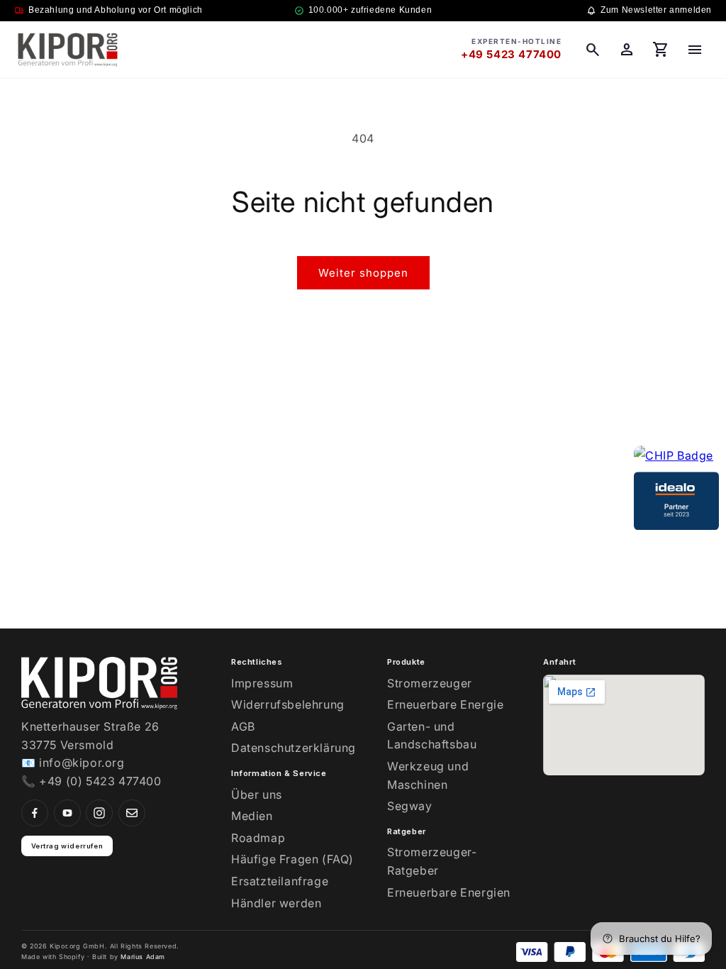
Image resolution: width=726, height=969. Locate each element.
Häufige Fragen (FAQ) (292, 859)
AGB (243, 726)
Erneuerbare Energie (445, 704)
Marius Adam (143, 956)
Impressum (262, 683)
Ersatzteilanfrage (279, 881)
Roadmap (258, 838)
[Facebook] (34, 812)
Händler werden (276, 903)
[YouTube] (67, 812)
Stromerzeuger (429, 683)
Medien (252, 816)
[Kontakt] (131, 812)
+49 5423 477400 (511, 54)
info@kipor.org (81, 762)
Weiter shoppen (363, 272)
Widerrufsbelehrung (288, 704)
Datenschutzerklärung (293, 748)
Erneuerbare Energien (448, 892)
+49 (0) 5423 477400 (100, 781)
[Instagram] (99, 812)
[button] (593, 49)
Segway (409, 806)
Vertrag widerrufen (67, 846)
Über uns (256, 794)
